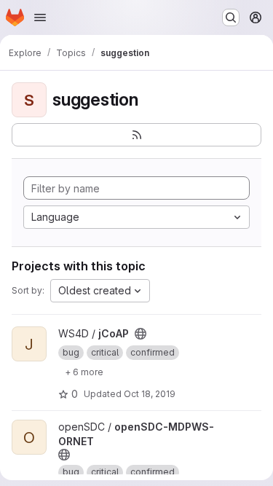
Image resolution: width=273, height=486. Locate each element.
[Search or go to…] (231, 17)
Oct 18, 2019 (149, 393)
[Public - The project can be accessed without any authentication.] (140, 334)
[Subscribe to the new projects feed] (136, 134)
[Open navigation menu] (40, 17)
